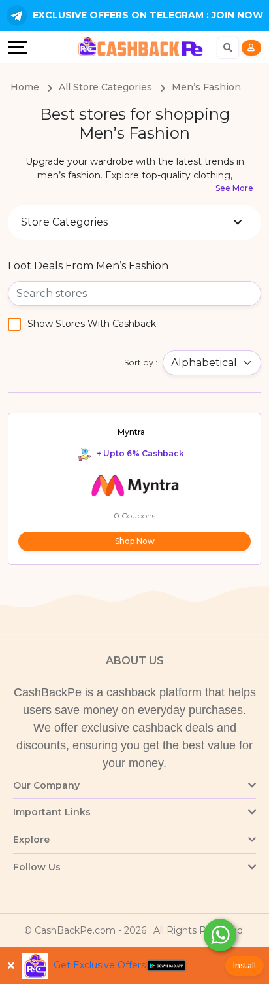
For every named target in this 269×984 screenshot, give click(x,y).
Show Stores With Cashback (91, 324)
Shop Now (135, 541)
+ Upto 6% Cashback (139, 453)
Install (244, 965)
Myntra (131, 432)
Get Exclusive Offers (100, 965)
